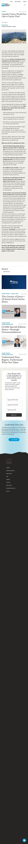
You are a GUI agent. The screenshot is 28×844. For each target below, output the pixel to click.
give (7, 476)
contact (8, 482)
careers (8, 479)
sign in (7, 491)
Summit (8, 467)
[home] (6, 4)
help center (9, 485)
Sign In (24, 1)
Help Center (18, 1)
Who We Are (9, 473)
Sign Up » (14, 415)
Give (11, 1)
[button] (24, 4)
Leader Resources (10, 470)
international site (10, 488)
